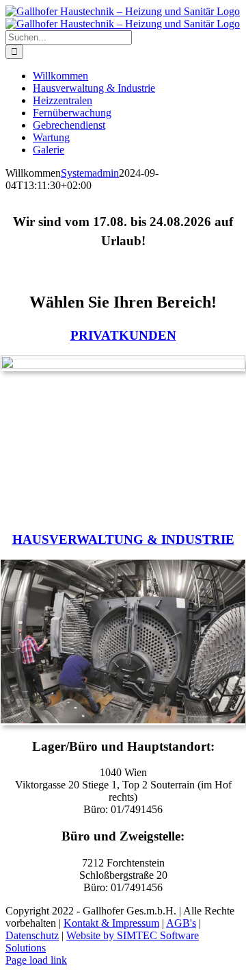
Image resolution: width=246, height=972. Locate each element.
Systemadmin (90, 173)
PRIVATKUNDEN (123, 335)
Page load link (36, 960)
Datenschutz (32, 935)
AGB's (181, 923)
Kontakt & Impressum (111, 923)
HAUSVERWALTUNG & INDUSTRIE (123, 539)
